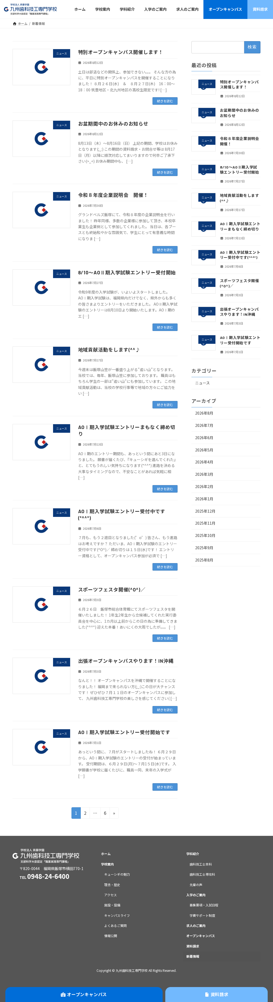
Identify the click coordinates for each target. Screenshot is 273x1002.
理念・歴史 (112, 884)
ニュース (202, 382)
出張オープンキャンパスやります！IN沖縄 (126, 661)
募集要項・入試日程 (204, 905)
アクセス (110, 894)
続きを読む (165, 101)
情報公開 (110, 935)
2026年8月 (204, 413)
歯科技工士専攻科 (202, 874)
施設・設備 (112, 905)
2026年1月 (204, 498)
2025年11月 (205, 523)
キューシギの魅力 (117, 874)
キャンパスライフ (117, 915)
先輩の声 (196, 884)
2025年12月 (205, 510)
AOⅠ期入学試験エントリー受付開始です (124, 732)
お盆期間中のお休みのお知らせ (113, 124)
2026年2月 (204, 486)
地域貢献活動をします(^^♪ (109, 350)
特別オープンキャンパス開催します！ (120, 52)
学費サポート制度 (202, 915)
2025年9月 (204, 547)
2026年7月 (204, 425)
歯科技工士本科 (201, 864)
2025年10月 (205, 535)
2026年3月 (204, 474)
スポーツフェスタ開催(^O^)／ (112, 589)
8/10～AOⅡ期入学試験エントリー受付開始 (127, 272)
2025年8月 (204, 559)
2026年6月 (204, 437)
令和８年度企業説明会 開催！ (113, 195)
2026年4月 (204, 462)
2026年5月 (204, 449)
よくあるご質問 (115, 925)
